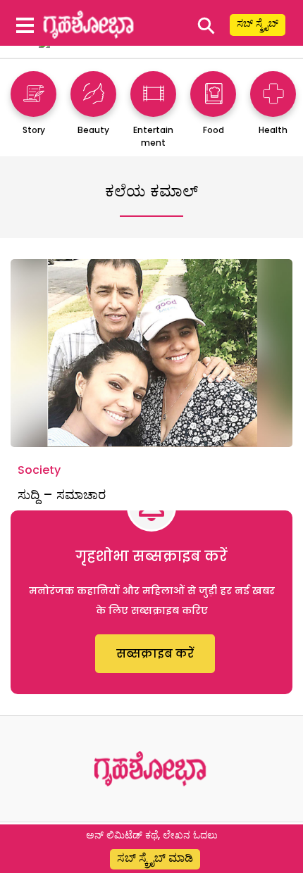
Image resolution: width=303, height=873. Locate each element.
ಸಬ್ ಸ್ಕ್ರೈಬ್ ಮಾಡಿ (155, 858)
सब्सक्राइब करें (155, 654)
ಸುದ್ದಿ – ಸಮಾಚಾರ (62, 494)
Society (39, 470)
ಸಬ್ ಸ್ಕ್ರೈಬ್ (257, 23)
